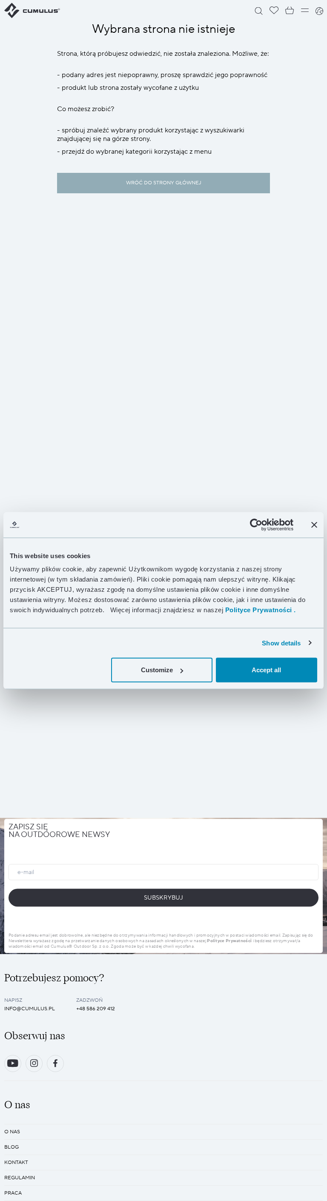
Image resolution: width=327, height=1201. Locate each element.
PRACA (13, 1193)
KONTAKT (16, 1162)
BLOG (11, 1147)
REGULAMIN (19, 1178)
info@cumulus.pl (29, 1009)
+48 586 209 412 (95, 1009)
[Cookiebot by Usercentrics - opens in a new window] (256, 524)
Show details (281, 642)
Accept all (266, 670)
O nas (12, 1132)
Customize (157, 670)
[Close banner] (314, 524)
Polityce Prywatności (229, 940)
